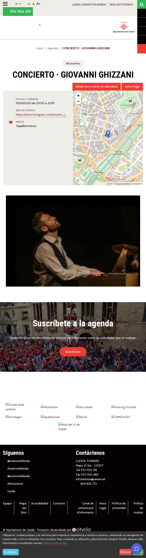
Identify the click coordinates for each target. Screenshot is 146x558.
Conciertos (74, 63)
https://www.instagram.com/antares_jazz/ (41, 114)
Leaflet (109, 183)
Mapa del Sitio (22, 508)
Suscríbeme (73, 351)
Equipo (7, 503)
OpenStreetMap (123, 183)
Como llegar (132, 86)
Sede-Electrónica (121, 4)
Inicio (39, 48)
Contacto (59, 503)
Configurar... (11, 552)
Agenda (53, 48)
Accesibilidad (39, 503)
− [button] (78, 101)
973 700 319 (20, 11)
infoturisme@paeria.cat (90, 479)
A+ (38, 3)
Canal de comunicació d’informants (85, 508)
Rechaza (125, 552)
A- (29, 3)
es (17, 3)
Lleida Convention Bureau (89, 4)
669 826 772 (88, 483)
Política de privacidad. (54, 543)
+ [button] (78, 95)
